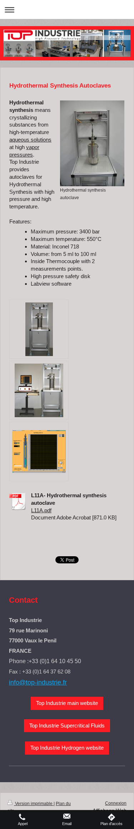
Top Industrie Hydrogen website (67, 748)
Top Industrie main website (67, 703)
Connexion (115, 803)
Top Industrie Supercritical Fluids (67, 725)
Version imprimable (34, 803)
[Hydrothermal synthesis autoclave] (92, 143)
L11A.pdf (41, 510)
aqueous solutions (30, 140)
